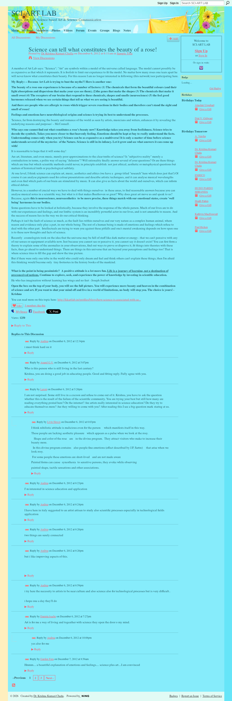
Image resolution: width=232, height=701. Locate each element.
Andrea (44, 341)
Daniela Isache (48, 616)
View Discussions (44, 58)
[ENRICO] (187, 183)
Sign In (174, 3)
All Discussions (20, 37)
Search (228, 3)
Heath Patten (201, 201)
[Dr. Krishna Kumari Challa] (18, 58)
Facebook (39, 311)
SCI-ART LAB (34, 13)
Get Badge (215, 88)
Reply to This (21, 325)
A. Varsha (200, 136)
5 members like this (35, 305)
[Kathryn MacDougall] (187, 222)
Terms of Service (212, 696)
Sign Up (162, 3)
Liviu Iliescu (53, 422)
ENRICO (200, 175)
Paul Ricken (201, 227)
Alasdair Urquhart (204, 105)
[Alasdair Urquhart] (187, 113)
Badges (173, 696)
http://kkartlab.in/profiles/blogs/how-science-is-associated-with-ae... (99, 299)
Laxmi (43, 389)
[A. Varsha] (187, 144)
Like (19, 305)
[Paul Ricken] (187, 235)
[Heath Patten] (187, 209)
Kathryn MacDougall (206, 214)
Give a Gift (205, 109)
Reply (29, 353)
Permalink (27, 341)
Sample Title (125, 53)
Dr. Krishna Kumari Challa (57, 53)
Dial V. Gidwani (204, 118)
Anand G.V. (46, 362)
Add (175, 38)
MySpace (21, 311)
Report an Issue (190, 696)
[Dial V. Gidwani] (187, 126)
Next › (49, 678)
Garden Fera (47, 659)
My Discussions (45, 37)
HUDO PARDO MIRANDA (204, 189)
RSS (14, 685)
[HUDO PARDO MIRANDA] (187, 196)
